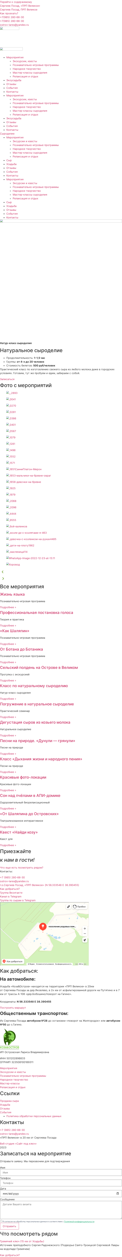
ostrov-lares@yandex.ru (14, 24)
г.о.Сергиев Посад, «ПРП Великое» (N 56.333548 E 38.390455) (39, 885)
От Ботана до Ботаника (21, 649)
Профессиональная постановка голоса (36, 612)
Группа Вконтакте (11, 892)
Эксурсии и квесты (25, 141)
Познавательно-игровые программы (36, 65)
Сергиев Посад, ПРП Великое (18, 9)
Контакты (12, 91)
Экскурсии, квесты (25, 61)
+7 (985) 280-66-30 (12, 877)
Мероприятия (15, 57)
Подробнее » (8, 607)
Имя (2, 1167)
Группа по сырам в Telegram (18, 900)
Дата (3, 1188)
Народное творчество (27, 68)
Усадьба (11, 164)
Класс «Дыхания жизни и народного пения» (41, 759)
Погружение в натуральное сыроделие (37, 704)
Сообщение (7, 1199)
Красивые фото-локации (23, 777)
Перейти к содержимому (16, 1)
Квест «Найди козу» (19, 832)
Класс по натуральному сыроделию (34, 685)
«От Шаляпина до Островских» (29, 813)
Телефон (5, 1178)
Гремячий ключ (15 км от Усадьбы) (22, 1241)
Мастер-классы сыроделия (30, 72)
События (12, 87)
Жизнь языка (12, 594)
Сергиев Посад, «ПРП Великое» (20, 5)
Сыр (9, 160)
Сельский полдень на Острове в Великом (39, 667)
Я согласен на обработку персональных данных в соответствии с (48, 1221)
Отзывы (11, 84)
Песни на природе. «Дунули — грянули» (37, 740)
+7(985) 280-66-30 (12, 17)
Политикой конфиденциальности (79, 1221)
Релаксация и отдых (25, 76)
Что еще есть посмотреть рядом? (21, 867)
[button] (61, 572)
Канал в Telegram (10, 896)
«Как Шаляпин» (14, 630)
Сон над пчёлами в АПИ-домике (30, 795)
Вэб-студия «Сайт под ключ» (18, 1143)
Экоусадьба (13, 80)
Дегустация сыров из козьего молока (35, 722)
